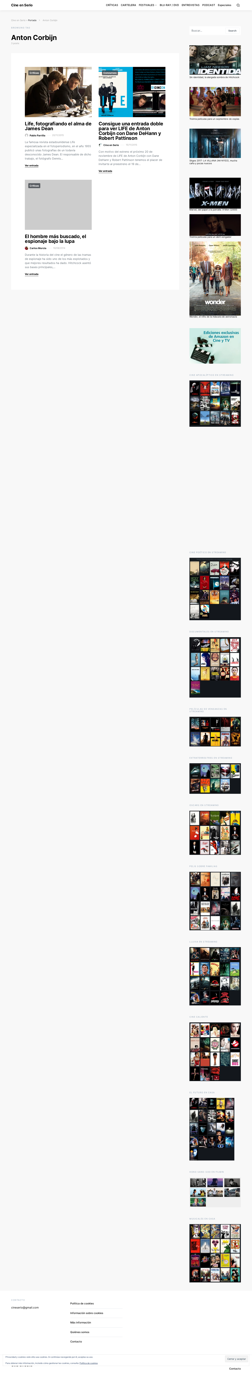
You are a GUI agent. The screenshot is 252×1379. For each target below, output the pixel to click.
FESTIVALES (146, 5)
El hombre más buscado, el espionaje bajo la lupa (55, 238)
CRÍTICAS (112, 5)
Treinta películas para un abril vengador (210, 236)
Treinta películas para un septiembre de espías (214, 118)
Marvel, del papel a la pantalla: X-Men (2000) (213, 209)
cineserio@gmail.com (25, 1307)
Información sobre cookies (86, 1313)
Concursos (110, 72)
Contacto (76, 1341)
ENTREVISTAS (191, 5)
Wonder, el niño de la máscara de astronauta (213, 316)
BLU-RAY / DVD (169, 5)
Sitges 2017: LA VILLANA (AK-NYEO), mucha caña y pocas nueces (213, 162)
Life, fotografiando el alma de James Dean (58, 126)
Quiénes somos (79, 1332)
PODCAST (208, 5)
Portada (32, 20)
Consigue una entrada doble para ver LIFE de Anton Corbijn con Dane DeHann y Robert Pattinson (131, 131)
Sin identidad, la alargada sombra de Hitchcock (214, 77)
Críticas (34, 72)
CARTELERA (128, 5)
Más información (80, 1322)
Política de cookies (82, 1303)
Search (232, 30)
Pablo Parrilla (37, 135)
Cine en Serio (22, 5)
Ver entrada (31, 165)
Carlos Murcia (38, 248)
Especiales (224, 5)
